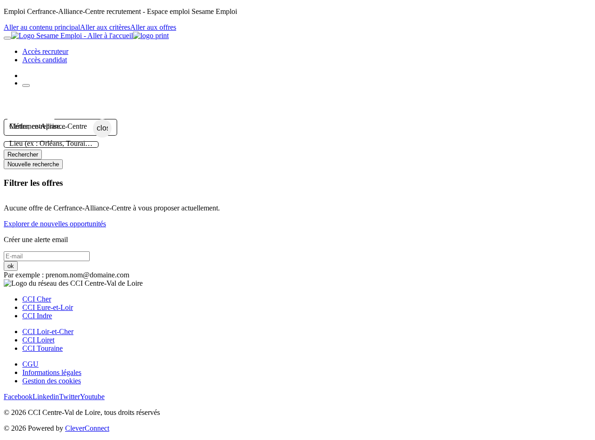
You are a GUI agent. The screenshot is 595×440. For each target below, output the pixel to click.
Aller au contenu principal (42, 27)
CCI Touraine (42, 348)
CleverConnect (87, 428)
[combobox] (51, 126)
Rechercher (22, 154)
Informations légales (51, 372)
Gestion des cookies (51, 381)
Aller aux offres (153, 27)
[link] (45, 51)
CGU (30, 364)
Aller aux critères (105, 27)
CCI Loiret (38, 340)
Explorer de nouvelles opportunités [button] (55, 224)
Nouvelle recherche (33, 164)
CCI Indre (37, 316)
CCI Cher (36, 299)
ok (10, 266)
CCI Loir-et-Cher (47, 331)
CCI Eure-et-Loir (47, 307)
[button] (297, 106)
